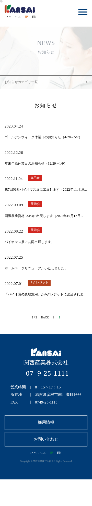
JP (26, 17)
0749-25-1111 (47, 373)
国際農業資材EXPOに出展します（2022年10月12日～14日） (46, 216)
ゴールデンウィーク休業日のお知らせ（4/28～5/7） (43, 137)
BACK (45, 317)
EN (34, 17)
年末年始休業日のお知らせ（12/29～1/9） (36, 163)
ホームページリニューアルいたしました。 (36, 268)
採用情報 (46, 422)
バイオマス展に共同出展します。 (29, 242)
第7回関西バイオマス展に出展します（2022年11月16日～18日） (46, 189)
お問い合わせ (46, 439)
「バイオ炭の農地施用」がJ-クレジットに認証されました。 (46, 294)
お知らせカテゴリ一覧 (21, 82)
